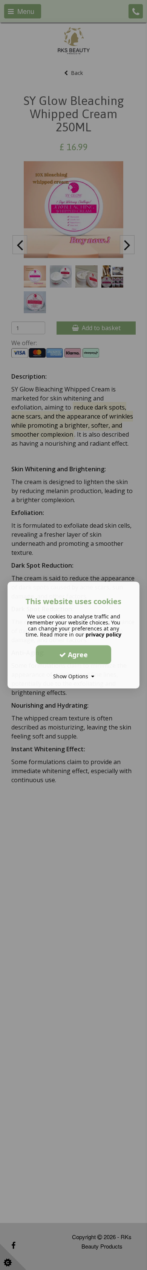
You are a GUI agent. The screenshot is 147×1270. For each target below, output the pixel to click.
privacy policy (103, 634)
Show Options (72, 676)
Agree (77, 654)
